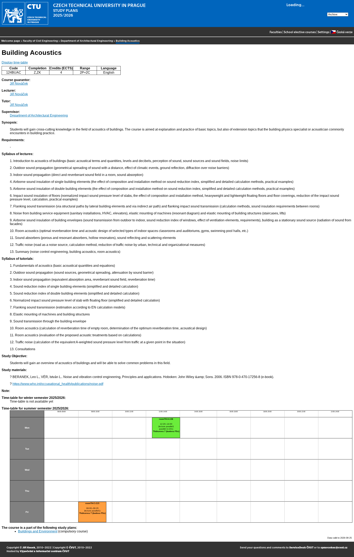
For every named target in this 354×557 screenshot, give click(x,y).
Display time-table (15, 62)
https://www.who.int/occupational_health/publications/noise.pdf (57, 384)
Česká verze (344, 32)
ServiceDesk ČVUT (301, 547)
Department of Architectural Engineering (87, 40)
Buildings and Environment (37, 531)
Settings (323, 32)
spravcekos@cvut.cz (334, 547)
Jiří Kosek (29, 547)
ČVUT (72, 547)
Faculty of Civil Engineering (40, 40)
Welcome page (10, 40)
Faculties (276, 32)
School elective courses (300, 32)
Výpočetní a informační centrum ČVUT (44, 550)
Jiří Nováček (19, 83)
